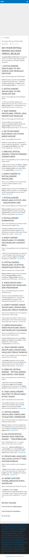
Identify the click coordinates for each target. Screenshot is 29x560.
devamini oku (21, 85)
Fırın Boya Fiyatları (14, 530)
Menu (2, 1)
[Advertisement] (14, 19)
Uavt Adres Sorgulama (15, 539)
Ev (2, 37)
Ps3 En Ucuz (12, 546)
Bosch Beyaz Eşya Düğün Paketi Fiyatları (12, 526)
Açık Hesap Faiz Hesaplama (11, 511)
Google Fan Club (10, 556)
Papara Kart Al (13, 528)
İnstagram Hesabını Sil (18, 531)
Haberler (6, 37)
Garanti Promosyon (6, 542)
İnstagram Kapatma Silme (16, 540)
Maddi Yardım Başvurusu (14, 535)
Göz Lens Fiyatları (6, 524)
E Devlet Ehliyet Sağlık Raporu (12, 506)
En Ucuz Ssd (6, 516)
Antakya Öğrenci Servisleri (19, 524)
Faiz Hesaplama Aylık (11, 551)
